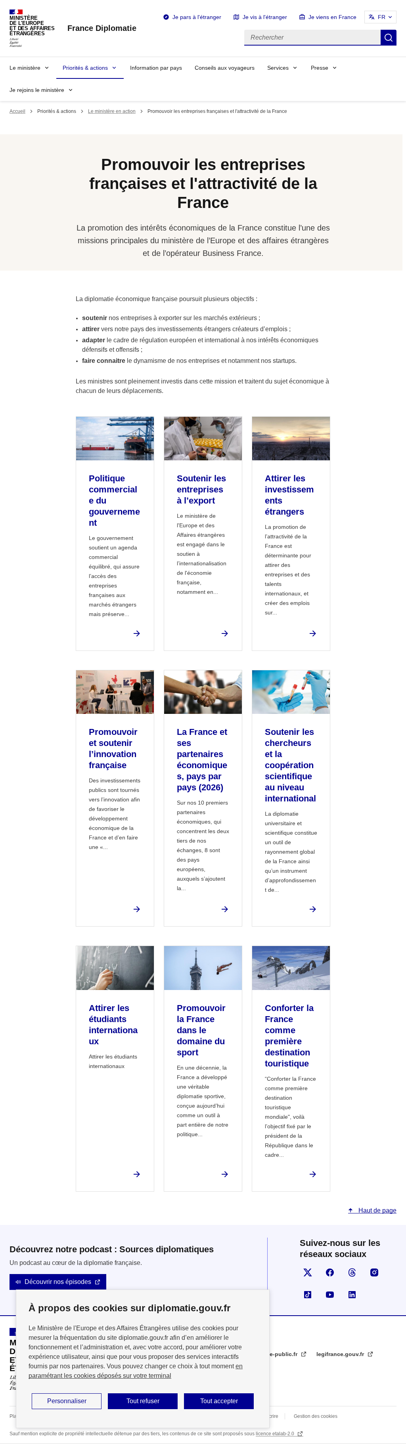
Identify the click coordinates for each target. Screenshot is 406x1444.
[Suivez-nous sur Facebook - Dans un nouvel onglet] (330, 1272)
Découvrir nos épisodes (58, 1281)
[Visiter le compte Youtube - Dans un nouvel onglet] (330, 1295)
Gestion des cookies (315, 1416)
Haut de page (376, 1210)
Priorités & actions (85, 68)
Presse (319, 68)
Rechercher (388, 38)
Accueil (17, 111)
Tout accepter (219, 1401)
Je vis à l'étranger (265, 17)
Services (278, 68)
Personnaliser (66, 1401)
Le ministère (25, 68)
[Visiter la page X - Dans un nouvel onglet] (308, 1272)
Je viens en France (332, 17)
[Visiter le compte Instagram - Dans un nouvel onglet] (374, 1272)
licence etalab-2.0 (275, 1433)
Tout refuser (142, 1401)
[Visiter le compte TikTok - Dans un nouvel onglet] (308, 1295)
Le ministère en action (112, 111)
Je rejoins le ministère (37, 90)
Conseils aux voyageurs (225, 68)
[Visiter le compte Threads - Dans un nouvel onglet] (352, 1272)
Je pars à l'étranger (196, 17)
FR (381, 17)
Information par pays (156, 68)
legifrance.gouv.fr (341, 1354)
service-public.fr (276, 1354)
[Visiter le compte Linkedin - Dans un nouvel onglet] (352, 1295)
